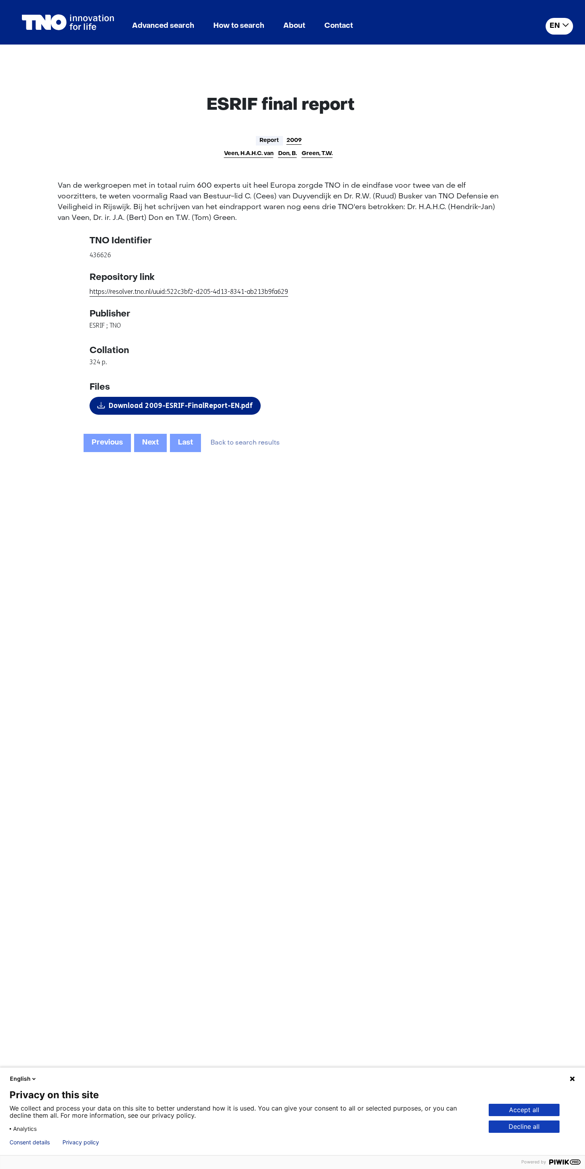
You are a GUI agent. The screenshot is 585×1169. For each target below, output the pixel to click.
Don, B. (287, 153)
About (294, 26)
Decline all (524, 1126)
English (20, 1078)
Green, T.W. (317, 153)
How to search (238, 26)
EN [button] (555, 26)
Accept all (524, 1110)
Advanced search (163, 26)
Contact (338, 26)
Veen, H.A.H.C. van (248, 153)
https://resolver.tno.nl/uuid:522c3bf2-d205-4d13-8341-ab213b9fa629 (189, 291)
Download (181, 405)
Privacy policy (80, 1142)
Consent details (30, 1142)
